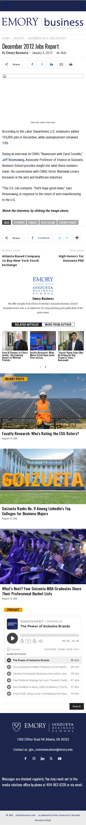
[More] (77, 238)
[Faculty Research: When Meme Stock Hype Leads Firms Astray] (43, 340)
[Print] (70, 64)
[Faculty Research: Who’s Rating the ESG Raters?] (43, 401)
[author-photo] (43, 284)
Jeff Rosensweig (13, 160)
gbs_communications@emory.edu (51, 750)
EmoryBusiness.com (25, 815)
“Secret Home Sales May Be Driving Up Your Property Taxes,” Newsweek (70, 356)
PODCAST (13, 610)
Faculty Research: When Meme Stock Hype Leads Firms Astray (42, 355)
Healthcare (48, 222)
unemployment (68, 222)
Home (6, 38)
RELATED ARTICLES (27, 324)
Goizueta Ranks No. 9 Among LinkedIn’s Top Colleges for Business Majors (36, 510)
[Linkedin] (51, 64)
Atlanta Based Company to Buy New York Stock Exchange (21, 260)
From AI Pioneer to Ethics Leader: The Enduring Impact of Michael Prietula (15, 356)
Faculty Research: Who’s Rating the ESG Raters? (40, 433)
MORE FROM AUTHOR (58, 324)
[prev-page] (40, 367)
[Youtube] (60, 758)
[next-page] (45, 367)
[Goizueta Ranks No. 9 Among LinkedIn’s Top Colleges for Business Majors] (43, 476)
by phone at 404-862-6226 (48, 784)
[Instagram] (35, 758)
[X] (42, 64)
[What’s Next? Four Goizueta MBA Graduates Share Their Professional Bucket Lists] (43, 556)
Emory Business (17, 53)
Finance (32, 222)
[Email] (61, 64)
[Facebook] (32, 64)
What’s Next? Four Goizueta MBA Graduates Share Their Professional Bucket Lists (41, 590)
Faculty (19, 38)
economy (19, 222)
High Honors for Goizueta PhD (71, 258)
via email (76, 784)
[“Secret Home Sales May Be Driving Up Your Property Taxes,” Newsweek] (71, 340)
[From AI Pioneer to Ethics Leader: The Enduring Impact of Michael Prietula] (15, 340)
